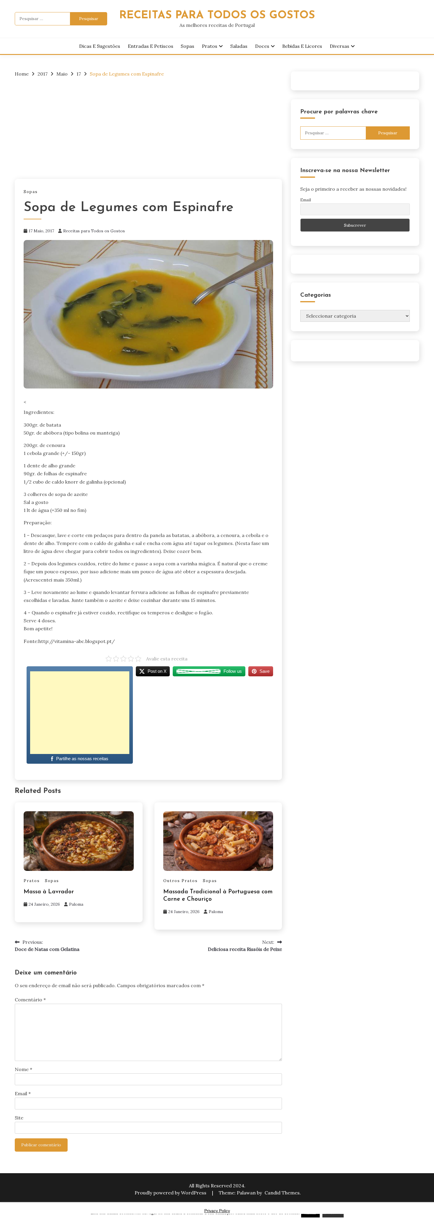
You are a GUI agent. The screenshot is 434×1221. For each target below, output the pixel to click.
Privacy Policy (217, 1210)
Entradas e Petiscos (150, 46)
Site (19, 1118)
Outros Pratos (180, 880)
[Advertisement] (148, 126)
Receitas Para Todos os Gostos (217, 15)
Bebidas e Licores (302, 46)
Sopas (187, 46)
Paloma (76, 904)
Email (23, 1093)
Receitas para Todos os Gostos (94, 231)
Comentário (30, 1000)
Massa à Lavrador (49, 892)
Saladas (238, 46)
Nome (23, 1069)
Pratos (209, 46)
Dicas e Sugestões (99, 46)
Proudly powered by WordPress (171, 1193)
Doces (262, 46)
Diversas (339, 46)
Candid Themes (282, 1193)
